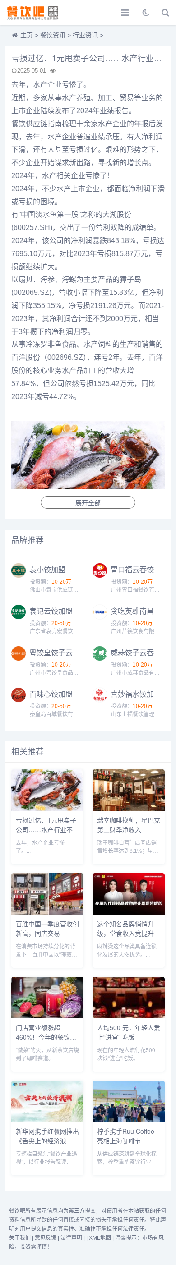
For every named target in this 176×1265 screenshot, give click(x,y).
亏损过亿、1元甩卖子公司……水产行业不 (46, 824)
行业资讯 (85, 35)
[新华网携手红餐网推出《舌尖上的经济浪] (47, 1119)
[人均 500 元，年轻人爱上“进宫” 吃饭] (129, 1016)
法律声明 (71, 1238)
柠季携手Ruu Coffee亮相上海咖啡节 (125, 1136)
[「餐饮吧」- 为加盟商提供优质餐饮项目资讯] (38, 12)
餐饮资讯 (52, 35)
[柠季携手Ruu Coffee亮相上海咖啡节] (129, 1119)
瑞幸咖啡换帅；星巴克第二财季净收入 (128, 824)
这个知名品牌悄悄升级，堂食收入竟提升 (125, 928)
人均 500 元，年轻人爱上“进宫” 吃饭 (128, 1032)
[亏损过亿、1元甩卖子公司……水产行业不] (47, 808)
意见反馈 (45, 1238)
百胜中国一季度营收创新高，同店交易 (47, 928)
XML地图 (100, 1238)
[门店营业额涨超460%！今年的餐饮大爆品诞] (47, 1016)
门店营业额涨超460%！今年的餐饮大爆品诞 (46, 1037)
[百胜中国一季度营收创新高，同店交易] (47, 912)
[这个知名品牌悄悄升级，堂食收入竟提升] (129, 912)
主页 (26, 35)
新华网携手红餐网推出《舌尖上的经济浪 (47, 1136)
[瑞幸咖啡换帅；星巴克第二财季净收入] (129, 808)
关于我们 (20, 1238)
